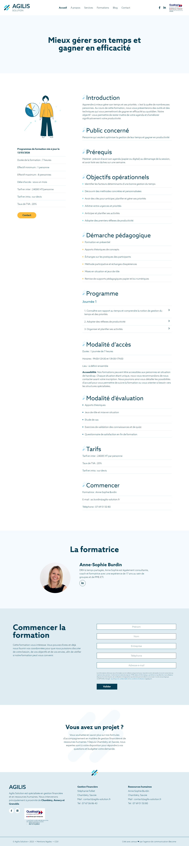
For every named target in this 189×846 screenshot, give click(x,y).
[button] (127, 312)
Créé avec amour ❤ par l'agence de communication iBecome (149, 841)
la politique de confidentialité (119, 679)
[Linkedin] (17, 810)
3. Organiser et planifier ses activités (103, 329)
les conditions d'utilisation (137, 679)
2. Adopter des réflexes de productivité (104, 321)
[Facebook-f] (11, 810)
